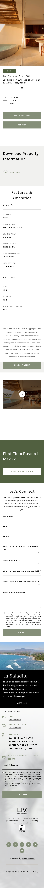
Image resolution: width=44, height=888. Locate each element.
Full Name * (9, 516)
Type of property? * (13, 560)
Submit (22, 633)
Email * (6, 526)
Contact (22, 125)
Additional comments (14, 592)
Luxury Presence (28, 858)
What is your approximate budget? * (22, 571)
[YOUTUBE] (35, 844)
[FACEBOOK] (8, 844)
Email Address (10, 765)
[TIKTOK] (22, 844)
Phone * (7, 536)
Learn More (22, 703)
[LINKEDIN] (28, 844)
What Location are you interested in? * (20, 548)
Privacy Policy (11, 785)
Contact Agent (22, 365)
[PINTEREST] (22, 850)
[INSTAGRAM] (15, 844)
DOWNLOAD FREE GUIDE (22, 471)
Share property (22, 115)
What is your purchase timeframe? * (21, 582)
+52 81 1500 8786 (15, 728)
